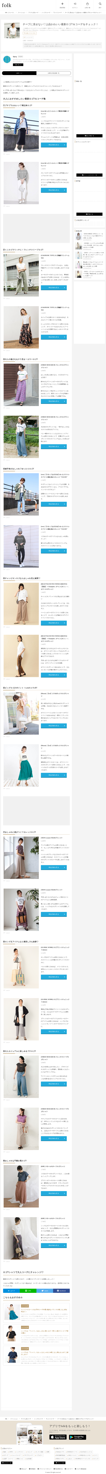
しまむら (69, 1458)
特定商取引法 (59, 1469)
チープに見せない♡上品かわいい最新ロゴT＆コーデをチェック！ (75, 1419)
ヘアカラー (39, 1455)
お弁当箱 (28, 1458)
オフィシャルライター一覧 (90, 175)
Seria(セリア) (60, 1452)
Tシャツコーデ (29, 37)
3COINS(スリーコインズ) (83, 1458)
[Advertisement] (36, 228)
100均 (11, 1452)
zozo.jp (8, 154)
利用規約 (33, 1469)
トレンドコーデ (16, 1455)
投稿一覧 (17, 64)
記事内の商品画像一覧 (53, 73)
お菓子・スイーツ (8, 1458)
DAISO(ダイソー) (72, 1452)
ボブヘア (5, 1455)
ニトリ (96, 1455)
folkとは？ (24, 1469)
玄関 (48, 1452)
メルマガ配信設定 (81, 1469)
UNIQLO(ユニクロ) (85, 1455)
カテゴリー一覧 (7, 1462)
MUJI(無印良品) (60, 1455)
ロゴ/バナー (69, 1469)
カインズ (95, 1458)
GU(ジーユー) (72, 1455)
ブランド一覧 (60, 1462)
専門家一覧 (90, 214)
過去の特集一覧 (90, 135)
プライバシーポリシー (45, 1469)
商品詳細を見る (54, 145)
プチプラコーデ (28, 1455)
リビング (29, 1452)
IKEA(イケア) (60, 1458)
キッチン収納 (39, 1452)
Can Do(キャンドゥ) (86, 1452)
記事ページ (19, 73)
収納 (4, 1452)
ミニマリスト (20, 1452)
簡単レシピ (20, 1458)
